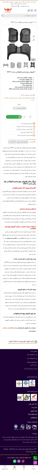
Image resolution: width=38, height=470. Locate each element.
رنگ (19, 104)
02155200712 (14, 6)
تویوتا (23, 98)
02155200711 (23, 6)
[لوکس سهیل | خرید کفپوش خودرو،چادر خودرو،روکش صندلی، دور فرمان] (8, 10)
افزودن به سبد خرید (12, 117)
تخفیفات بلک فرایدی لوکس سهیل (19, 4)
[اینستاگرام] (35, 463)
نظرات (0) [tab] (11, 142)
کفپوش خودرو (32, 151)
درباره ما (28, 2)
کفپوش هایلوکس (6, 328)
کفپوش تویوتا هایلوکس (15, 98)
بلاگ (23, 2)
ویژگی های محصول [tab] (21, 142)
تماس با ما (33, 2)
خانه (35, 22)
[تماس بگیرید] (35, 458)
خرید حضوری (18, 2)
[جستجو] (2, 15)
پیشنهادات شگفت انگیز (8, 2)
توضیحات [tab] (31, 142)
